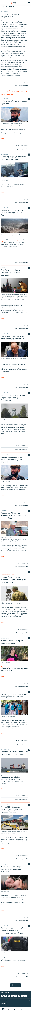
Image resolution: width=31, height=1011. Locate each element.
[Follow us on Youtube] (9, 996)
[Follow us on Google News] (2, 996)
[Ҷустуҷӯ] (27, 1009)
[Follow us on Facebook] (5, 996)
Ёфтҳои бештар (15, 985)
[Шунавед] (8, 1009)
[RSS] (22, 996)
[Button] (22, 82)
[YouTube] (15, 1009)
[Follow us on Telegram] (19, 996)
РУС (21, 1009)
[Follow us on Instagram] (12, 996)
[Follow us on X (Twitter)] (15, 996)
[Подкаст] (25, 996)
